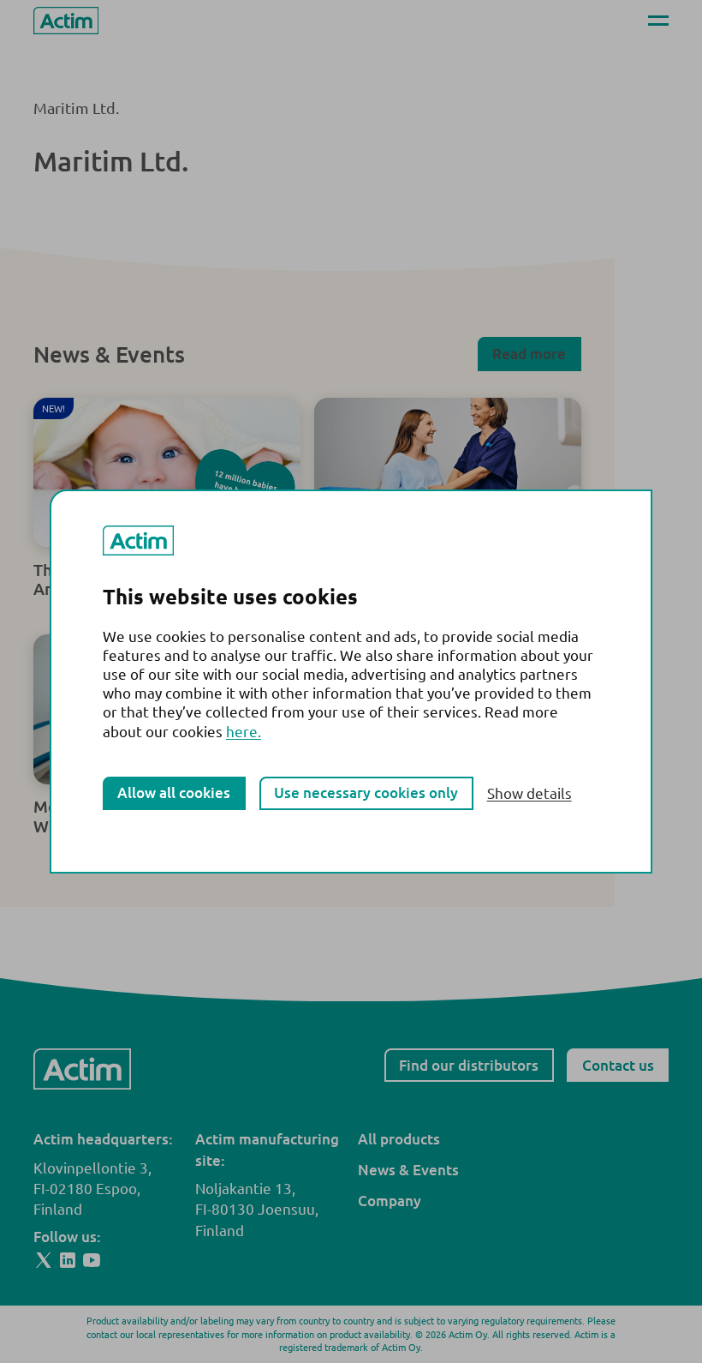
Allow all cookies (173, 792)
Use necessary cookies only (366, 792)
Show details (529, 793)
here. (243, 731)
